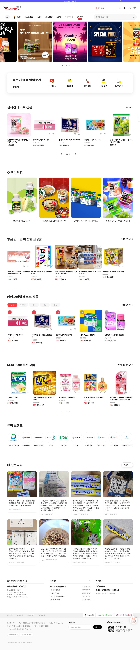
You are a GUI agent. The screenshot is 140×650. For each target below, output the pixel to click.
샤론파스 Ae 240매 (87, 335)
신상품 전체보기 (126, 239)
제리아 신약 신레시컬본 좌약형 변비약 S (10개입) (19, 272)
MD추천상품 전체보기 (124, 365)
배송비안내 (90, 615)
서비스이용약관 (13, 634)
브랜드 (59, 17)
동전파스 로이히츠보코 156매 (70, 140)
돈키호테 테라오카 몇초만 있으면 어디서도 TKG (66, 272)
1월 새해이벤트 (55, 590)
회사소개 (10, 615)
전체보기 (16, 87)
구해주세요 (69, 17)
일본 (99, 8)
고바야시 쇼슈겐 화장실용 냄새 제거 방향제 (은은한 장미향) (121, 398)
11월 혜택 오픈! (55, 600)
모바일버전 (41, 615)
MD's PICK (49, 17)
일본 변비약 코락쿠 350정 (114, 335)
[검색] (134, 17)
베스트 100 (29, 17)
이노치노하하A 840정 (67, 397)
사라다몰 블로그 (107, 615)
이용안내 (20, 615)
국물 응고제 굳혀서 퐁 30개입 (113, 271)
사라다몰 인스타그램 (125, 615)
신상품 (39, 17)
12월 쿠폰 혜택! (55, 593)
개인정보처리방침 (26, 634)
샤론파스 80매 (12, 397)
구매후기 (80, 17)
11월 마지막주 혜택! (56, 596)
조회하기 (97, 627)
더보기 (127, 465)
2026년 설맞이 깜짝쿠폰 (58, 587)
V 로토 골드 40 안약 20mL (94, 397)
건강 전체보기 (127, 305)
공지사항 (30, 615)
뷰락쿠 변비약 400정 (41, 140)
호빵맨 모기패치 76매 (92, 140)
